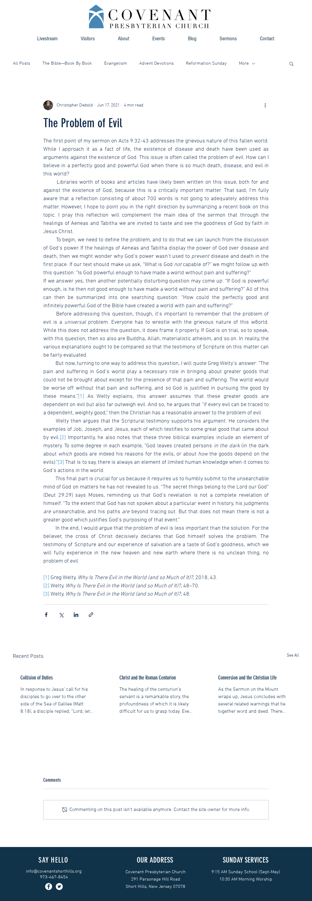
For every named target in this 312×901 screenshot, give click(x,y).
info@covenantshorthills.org (54, 871)
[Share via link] (91, 615)
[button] (123, 38)
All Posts (21, 63)
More (244, 63)
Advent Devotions (156, 63)
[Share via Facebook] (46, 615)
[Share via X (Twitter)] (61, 615)
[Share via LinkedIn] (76, 615)
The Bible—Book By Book (67, 63)
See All (293, 655)
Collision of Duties (36, 677)
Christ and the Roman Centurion (147, 677)
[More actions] (265, 105)
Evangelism (115, 63)
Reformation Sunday (206, 63)
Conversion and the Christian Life (247, 677)
